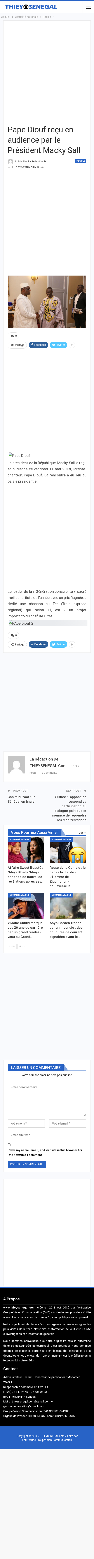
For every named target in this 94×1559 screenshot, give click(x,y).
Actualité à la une (19, 839)
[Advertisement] (47, 72)
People (81, 161)
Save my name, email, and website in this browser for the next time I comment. (45, 1152)
